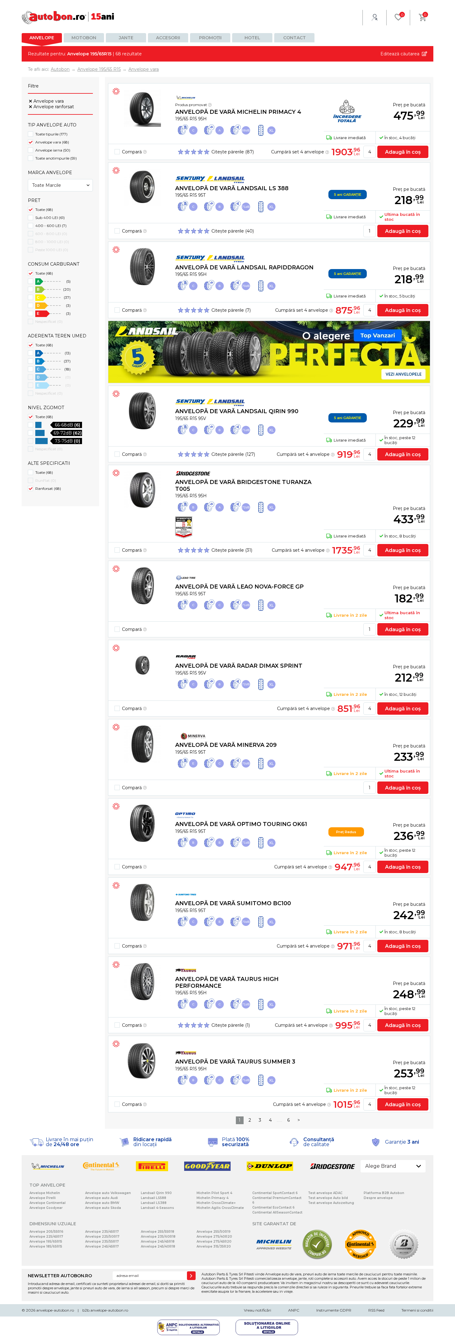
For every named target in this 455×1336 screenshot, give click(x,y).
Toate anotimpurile (56, 158)
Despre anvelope (378, 1198)
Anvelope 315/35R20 (214, 1246)
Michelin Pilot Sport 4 (214, 1193)
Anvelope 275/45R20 (214, 1242)
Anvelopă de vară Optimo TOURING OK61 (241, 824)
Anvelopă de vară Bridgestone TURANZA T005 (243, 485)
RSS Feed (376, 1310)
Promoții (210, 38)
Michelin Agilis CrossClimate (220, 1208)
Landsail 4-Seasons (157, 1208)
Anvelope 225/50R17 (102, 1237)
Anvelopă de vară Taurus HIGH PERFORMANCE (227, 982)
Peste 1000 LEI (51, 249)
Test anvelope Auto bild (328, 1198)
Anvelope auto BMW (102, 1203)
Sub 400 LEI (50, 217)
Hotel (252, 38)
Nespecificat (49, 321)
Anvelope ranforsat (53, 106)
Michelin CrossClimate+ (216, 1203)
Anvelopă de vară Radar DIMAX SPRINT (238, 665)
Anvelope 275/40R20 (214, 1237)
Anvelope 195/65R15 (45, 1242)
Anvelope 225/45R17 (46, 1237)
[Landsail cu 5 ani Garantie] (269, 352)
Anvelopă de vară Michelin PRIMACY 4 (238, 112)
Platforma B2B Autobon (384, 1193)
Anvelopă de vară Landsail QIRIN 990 (236, 411)
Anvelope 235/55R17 (102, 1242)
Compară (132, 152)
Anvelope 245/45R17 (102, 1246)
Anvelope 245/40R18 (158, 1246)
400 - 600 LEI (51, 225)
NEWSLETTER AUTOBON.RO (60, 1275)
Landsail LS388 (154, 1203)
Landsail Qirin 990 (156, 1193)
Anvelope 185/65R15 (45, 1246)
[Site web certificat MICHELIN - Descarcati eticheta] (274, 1258)
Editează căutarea (399, 54)
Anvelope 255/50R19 (214, 1232)
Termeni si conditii (417, 1310)
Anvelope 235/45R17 (102, 1232)
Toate (44, 209)
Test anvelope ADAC (325, 1193)
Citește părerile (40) (232, 231)
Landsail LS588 (153, 1198)
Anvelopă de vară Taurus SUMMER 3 (235, 1061)
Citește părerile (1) (230, 1025)
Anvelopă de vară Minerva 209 (226, 745)
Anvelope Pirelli (42, 1198)
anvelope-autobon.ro (55, 1310)
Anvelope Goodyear (46, 1208)
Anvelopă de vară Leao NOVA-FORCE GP (239, 586)
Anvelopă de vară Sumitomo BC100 (233, 903)
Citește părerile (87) (232, 152)
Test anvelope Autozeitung (331, 1203)
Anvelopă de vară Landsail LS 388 (231, 188)
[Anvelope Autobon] (68, 17)
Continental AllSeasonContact (277, 1212)
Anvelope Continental (47, 1203)
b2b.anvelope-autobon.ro (105, 1310)
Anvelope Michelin (44, 1193)
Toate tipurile (51, 134)
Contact (294, 38)
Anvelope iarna (52, 150)
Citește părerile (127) (233, 454)
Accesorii (168, 38)
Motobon (84, 38)
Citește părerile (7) (231, 310)
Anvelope (41, 38)
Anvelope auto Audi (101, 1198)
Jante (126, 38)
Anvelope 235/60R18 (158, 1237)
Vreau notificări (257, 1310)
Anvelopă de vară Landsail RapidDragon (244, 267)
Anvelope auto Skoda (103, 1208)
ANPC (293, 1310)
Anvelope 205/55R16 (46, 1232)
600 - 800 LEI (51, 233)
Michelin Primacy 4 (212, 1198)
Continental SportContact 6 (275, 1193)
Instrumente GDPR (333, 1310)
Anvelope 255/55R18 (157, 1232)
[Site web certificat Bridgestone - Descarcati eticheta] (404, 1258)
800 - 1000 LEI (52, 241)
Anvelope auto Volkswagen (108, 1193)
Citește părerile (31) (231, 550)
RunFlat (45, 480)
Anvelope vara (48, 101)
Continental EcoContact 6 (273, 1207)
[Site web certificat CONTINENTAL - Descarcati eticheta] (360, 1258)
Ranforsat (48, 488)
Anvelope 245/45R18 (158, 1242)
